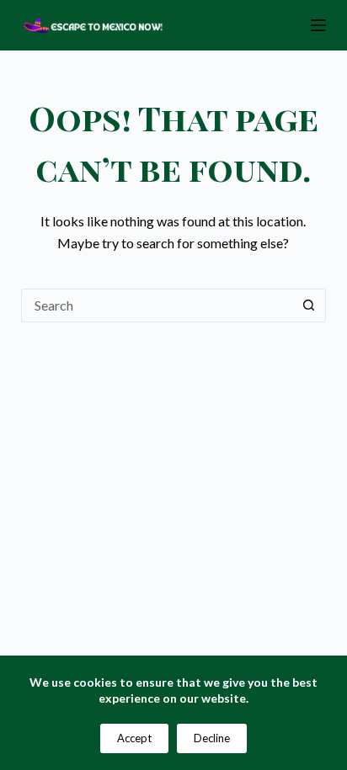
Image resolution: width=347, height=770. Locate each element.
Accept (134, 738)
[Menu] (318, 25)
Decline (212, 738)
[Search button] (309, 305)
